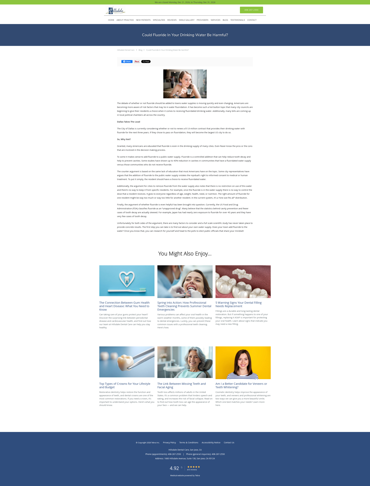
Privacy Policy (169, 442)
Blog (140, 50)
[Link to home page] (111, 9)
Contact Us (229, 442)
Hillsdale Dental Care (125, 50)
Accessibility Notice (211, 442)
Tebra (197, 475)
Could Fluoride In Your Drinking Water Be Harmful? (167, 50)
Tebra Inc (155, 442)
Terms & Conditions (188, 442)
